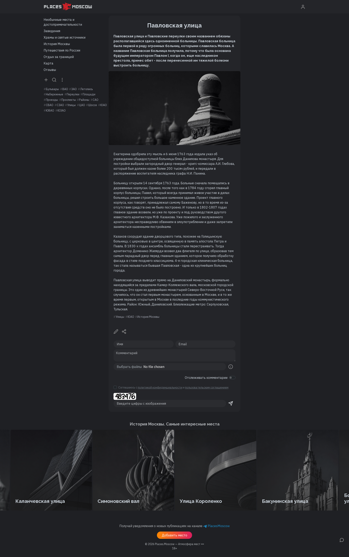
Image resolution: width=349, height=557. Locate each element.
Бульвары (52, 89)
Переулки (73, 94)
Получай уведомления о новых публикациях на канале (174, 526)
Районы (84, 100)
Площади (89, 94)
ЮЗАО (62, 110)
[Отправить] (230, 403)
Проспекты (68, 100)
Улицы (71, 105)
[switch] (232, 377)
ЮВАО (50, 110)
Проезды (52, 100)
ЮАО (103, 105)
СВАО (49, 105)
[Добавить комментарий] (341, 540)
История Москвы (57, 44)
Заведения (52, 31)
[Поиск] (54, 79)
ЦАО (82, 105)
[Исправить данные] (116, 331)
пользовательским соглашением (206, 387)
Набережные (54, 94)
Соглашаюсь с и (173, 387)
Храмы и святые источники (64, 37)
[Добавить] (46, 79)
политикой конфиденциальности (160, 387)
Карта (48, 63)
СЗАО (60, 105)
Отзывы (50, 70)
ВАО (65, 89)
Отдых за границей (59, 57)
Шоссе (92, 105)
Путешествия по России (62, 50)
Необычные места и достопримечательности (63, 22)
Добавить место (174, 535)
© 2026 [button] (174, 544)
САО (95, 100)
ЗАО (74, 89)
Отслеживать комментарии (206, 378)
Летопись (86, 89)
